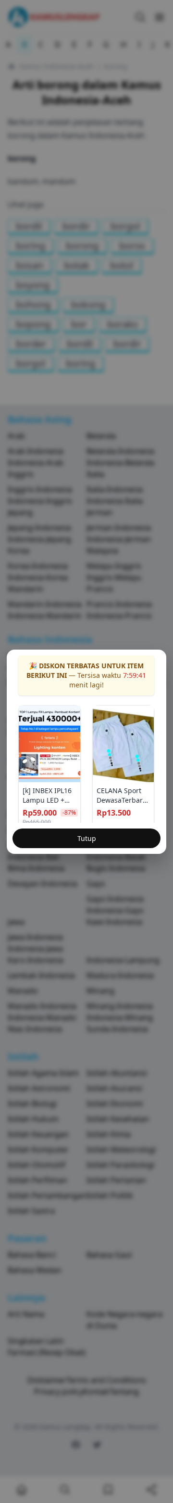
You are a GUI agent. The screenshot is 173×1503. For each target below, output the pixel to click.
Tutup (86, 838)
